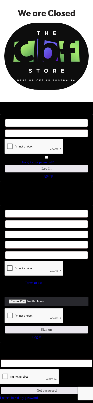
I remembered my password (19, 398)
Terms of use (33, 283)
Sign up (47, 176)
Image (8, 291)
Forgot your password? (38, 162)
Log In (37, 337)
